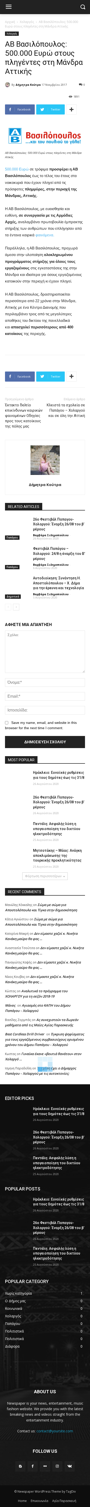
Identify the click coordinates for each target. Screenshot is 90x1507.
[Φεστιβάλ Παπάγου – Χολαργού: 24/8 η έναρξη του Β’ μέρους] (17, 554)
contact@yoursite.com (54, 1431)
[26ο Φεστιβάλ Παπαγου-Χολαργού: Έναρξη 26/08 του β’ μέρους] (17, 525)
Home (22, 1501)
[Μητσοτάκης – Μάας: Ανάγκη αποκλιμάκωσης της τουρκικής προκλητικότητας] (17, 856)
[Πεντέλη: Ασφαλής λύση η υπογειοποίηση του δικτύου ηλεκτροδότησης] (17, 829)
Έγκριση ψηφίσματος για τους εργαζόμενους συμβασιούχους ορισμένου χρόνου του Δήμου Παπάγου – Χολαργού (44, 1039)
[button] (83, 7)
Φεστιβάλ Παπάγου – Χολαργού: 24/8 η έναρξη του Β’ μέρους (59, 553)
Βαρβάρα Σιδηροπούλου (50, 535)
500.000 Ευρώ (17, 169)
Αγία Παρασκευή (64, 1501)
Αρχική (10, 22)
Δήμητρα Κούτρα (28, 85)
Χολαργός (27, 22)
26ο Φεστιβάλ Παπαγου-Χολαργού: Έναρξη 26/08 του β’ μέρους (58, 524)
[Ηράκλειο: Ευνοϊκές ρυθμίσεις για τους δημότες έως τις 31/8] (17, 778)
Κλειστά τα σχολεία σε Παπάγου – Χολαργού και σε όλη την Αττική (66, 410)
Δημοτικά (12, 596)
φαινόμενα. (45, 235)
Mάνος (10, 1005)
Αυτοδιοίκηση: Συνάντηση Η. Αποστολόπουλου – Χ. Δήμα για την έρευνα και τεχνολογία (58, 583)
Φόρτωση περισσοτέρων (43, 876)
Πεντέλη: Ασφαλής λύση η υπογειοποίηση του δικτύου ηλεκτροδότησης (56, 829)
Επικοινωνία (39, 1501)
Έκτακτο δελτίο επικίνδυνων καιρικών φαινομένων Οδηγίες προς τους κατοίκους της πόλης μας (23, 416)
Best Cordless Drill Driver (24, 1034)
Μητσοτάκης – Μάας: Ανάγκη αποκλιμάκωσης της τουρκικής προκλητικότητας (57, 855)
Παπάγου (12, 537)
